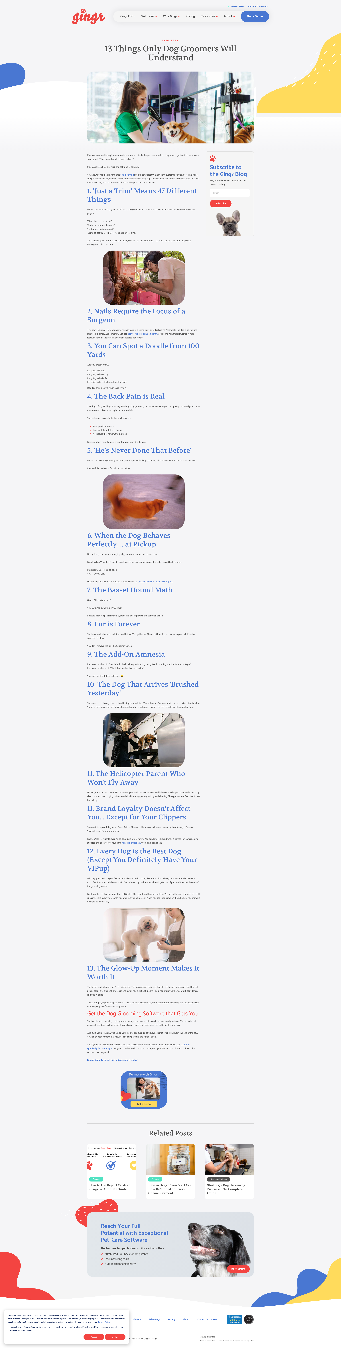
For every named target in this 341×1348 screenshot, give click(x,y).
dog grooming (127, 175)
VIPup (97, 868)
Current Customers (258, 6)
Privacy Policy (227, 1341)
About (228, 16)
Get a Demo (255, 16)
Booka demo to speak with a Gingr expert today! (112, 1060)
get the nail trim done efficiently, (143, 334)
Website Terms (217, 1341)
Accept (94, 1337)
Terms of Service (205, 1341)
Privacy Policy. (104, 1322)
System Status (237, 6)
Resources (208, 16)
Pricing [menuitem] (171, 1319)
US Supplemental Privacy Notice (243, 1341)
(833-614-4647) (150, 1339)
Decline (115, 1337)
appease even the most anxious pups (155, 582)
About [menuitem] (186, 1319)
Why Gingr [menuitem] (154, 1319)
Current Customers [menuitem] (207, 1319)
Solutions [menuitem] (136, 1319)
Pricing (190, 16)
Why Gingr (170, 16)
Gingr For (126, 16)
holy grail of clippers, (131, 843)
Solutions (147, 16)
